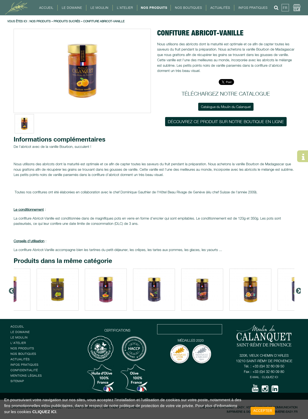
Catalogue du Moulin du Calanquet (226, 107)
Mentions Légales (26, 375)
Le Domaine (20, 332)
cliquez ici (44, 412)
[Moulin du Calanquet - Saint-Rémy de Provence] (17, 7)
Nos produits (40, 21)
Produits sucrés (67, 21)
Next (297, 290)
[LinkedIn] (275, 390)
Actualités (220, 7)
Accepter (262, 410)
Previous (10, 290)
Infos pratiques (24, 364)
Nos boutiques (23, 353)
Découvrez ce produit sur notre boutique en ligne (226, 121)
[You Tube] (255, 390)
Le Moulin (19, 337)
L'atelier (18, 343)
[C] (82, 71)
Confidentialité (24, 370)
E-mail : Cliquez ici (264, 377)
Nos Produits (154, 7)
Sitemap (17, 381)
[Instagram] (265, 390)
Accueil (46, 7)
